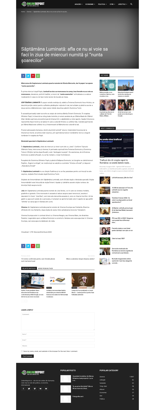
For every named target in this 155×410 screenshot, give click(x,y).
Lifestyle (121, 4)
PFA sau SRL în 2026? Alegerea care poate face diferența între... (122, 220)
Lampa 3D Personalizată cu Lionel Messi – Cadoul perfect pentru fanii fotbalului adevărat (83, 292)
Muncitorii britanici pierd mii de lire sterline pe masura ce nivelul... (125, 94)
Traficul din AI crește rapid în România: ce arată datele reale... (115, 161)
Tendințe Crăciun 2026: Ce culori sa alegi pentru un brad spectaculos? (122, 200)
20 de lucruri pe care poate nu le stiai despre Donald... (125, 114)
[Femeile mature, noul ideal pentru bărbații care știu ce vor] (105, 231)
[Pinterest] (33, 76)
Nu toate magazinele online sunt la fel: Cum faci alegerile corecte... (122, 261)
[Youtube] (46, 389)
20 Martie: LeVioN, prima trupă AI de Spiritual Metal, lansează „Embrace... (122, 210)
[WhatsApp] (38, 76)
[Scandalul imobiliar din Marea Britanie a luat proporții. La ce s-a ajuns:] (65, 379)
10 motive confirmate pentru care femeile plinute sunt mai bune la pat (38, 260)
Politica (101, 4)
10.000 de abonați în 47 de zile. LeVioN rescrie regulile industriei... (122, 190)
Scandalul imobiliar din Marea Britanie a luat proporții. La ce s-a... (83, 378)
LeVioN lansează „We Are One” (122, 177)
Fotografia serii (78, 396)
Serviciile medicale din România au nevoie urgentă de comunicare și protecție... (122, 251)
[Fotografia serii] (65, 399)
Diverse (29, 12)
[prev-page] (22, 301)
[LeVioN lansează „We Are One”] (105, 180)
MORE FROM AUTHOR (45, 268)
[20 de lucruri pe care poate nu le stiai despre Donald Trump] (126, 104)
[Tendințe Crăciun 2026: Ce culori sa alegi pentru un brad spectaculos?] (105, 200)
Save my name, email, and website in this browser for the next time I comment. (50, 351)
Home (23, 12)
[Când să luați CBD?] (105, 241)
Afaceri (78, 4)
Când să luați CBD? (118, 238)
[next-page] (26, 301)
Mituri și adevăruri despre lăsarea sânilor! (80, 259)
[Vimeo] (35, 389)
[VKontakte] (40, 389)
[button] (131, 4)
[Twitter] (28, 76)
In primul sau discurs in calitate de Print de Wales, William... (107, 114)
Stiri (111, 4)
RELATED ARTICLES (29, 268)
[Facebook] (23, 76)
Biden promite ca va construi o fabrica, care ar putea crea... (107, 94)
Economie (89, 4)
